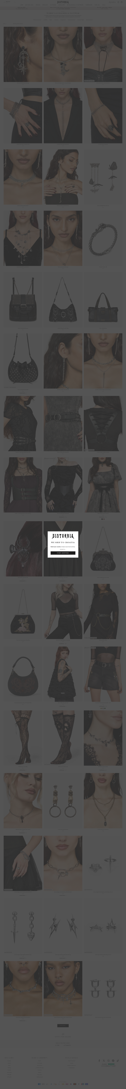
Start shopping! (63, 553)
